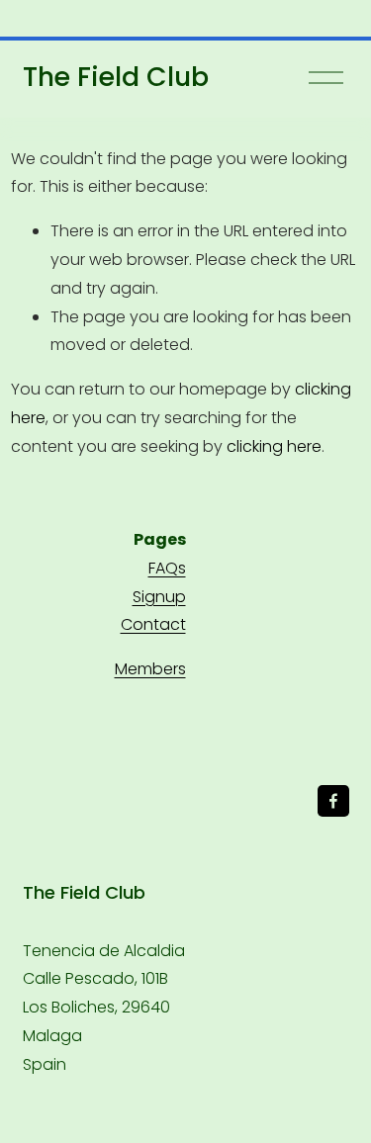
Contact (153, 624)
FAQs (167, 568)
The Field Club (116, 76)
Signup (159, 596)
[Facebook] (333, 801)
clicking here (274, 446)
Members (150, 669)
